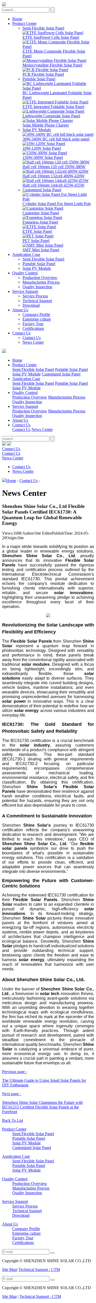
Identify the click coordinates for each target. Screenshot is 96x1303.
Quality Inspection (37, 287)
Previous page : (44, 1078)
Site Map (9, 1269)
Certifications (33, 328)
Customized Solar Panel (42, 190)
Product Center (24, 23)
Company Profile (36, 314)
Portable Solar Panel (39, 79)
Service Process (35, 296)
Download (31, 305)
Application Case (26, 254)
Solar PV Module (37, 130)
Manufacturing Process (41, 282)
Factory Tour (33, 324)
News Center (33, 342)
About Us (20, 310)
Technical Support (37, 300)
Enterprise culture (37, 319)
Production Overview (40, 277)
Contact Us (21, 333)
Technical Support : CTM (39, 1269)
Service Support (25, 291)
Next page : (42, 1103)
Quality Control (25, 273)
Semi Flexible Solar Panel (43, 28)
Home (17, 19)
